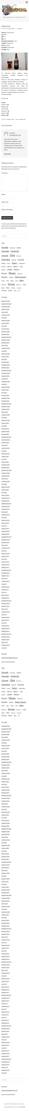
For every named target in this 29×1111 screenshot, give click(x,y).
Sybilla (2, 288)
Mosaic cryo (20, 273)
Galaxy (14, 263)
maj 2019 (4, 517)
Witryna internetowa (7, 209)
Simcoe (11, 284)
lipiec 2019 (4, 512)
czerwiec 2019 (5, 515)
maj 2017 (4, 584)
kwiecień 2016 (5, 617)
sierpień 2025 (5, 309)
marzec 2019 (5, 523)
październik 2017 (6, 570)
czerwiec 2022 (5, 415)
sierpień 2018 (5, 542)
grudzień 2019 (5, 498)
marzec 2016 (5, 620)
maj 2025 (4, 318)
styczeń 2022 (5, 429)
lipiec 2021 (4, 445)
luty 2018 (4, 559)
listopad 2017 (5, 567)
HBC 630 (9, 266)
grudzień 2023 (5, 365)
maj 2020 (4, 484)
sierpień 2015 (5, 639)
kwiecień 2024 (5, 354)
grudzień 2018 (5, 531)
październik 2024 (6, 337)
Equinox (8, 263)
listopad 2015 (5, 631)
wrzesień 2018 (5, 540)
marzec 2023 (5, 390)
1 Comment (19, 28)
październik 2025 (6, 304)
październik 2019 (6, 503)
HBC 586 (3, 266)
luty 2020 (4, 492)
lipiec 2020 (4, 478)
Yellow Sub (22, 119)
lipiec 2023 (4, 379)
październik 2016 (6, 601)
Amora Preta (12, 247)
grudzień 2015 (5, 628)
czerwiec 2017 (5, 581)
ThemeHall (22, 1107)
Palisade (3, 280)
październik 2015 (6, 634)
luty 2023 (4, 392)
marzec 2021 (5, 456)
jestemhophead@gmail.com (9, 658)
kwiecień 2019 (5, 520)
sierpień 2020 (5, 476)
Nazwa (3, 194)
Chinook (4, 255)
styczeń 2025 (5, 329)
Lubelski (9, 269)
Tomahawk (19, 287)
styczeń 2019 (5, 528)
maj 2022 (4, 417)
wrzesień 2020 (5, 473)
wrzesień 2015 (5, 637)
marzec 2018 (5, 556)
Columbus (5, 259)
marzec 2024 (5, 356)
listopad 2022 (5, 401)
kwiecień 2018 (5, 553)
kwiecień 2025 (5, 320)
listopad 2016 (5, 598)
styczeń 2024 (5, 362)
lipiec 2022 (4, 412)
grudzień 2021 (5, 431)
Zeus (15, 290)
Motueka (4, 277)
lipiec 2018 (4, 545)
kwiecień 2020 (5, 487)
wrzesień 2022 (5, 406)
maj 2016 (4, 614)
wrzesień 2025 (5, 306)
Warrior (10, 290)
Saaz (16, 280)
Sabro (21, 280)
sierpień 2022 (5, 409)
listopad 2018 (5, 534)
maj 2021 (4, 451)
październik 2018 (6, 537)
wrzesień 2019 (5, 506)
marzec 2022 (5, 423)
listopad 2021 (5, 434)
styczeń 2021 (5, 462)
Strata (24, 284)
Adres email (4, 202)
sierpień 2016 (5, 606)
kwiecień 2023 (5, 387)
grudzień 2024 (5, 331)
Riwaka (12, 280)
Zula (19, 290)
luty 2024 (4, 359)
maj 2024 (4, 351)
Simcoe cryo (18, 284)
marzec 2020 (5, 490)
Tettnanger (13, 287)
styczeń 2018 (5, 562)
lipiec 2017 (4, 578)
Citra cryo (18, 256)
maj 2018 (4, 551)
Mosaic (12, 273)
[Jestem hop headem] (14, 14)
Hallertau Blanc (22, 263)
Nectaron (11, 277)
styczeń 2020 (5, 495)
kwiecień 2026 (5, 301)
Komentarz (4, 173)
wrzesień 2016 (5, 603)
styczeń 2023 (5, 395)
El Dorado (20, 260)
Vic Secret (4, 290)
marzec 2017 (5, 589)
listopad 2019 (5, 501)
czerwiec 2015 (5, 645)
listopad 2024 (5, 334)
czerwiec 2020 (5, 481)
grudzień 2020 (5, 465)
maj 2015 (4, 648)
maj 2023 (4, 384)
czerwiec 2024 (5, 348)
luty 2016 (4, 623)
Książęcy (3, 269)
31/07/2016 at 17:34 (15, 135)
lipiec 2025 (4, 312)
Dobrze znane (10, 119)
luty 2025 (4, 326)
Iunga (21, 266)
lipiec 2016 (4, 609)
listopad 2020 (5, 467)
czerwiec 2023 (5, 381)
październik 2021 (6, 437)
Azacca (19, 248)
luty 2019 (4, 526)
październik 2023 (6, 370)
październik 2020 (6, 470)
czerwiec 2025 (5, 315)
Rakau (7, 280)
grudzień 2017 (5, 564)
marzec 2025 (5, 323)
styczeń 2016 (5, 626)
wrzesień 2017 (5, 573)
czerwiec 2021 (5, 448)
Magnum (16, 269)
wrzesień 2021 (5, 440)
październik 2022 (6, 404)
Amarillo (4, 247)
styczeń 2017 (5, 595)
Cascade (5, 251)
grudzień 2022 (5, 398)
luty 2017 (4, 592)
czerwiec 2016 (5, 612)
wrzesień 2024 (5, 340)
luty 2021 (4, 459)
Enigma (3, 263)
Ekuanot (14, 260)
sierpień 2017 (5, 576)
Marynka (4, 273)
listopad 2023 (5, 368)
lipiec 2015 (4, 642)
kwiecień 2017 (5, 587)
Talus (7, 288)
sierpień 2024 (5, 343)
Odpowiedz (7, 154)
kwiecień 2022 (5, 420)
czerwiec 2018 (5, 548)
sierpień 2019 (5, 509)
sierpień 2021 (5, 442)
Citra (12, 255)
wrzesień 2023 (5, 373)
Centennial (15, 251)
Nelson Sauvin (20, 277)
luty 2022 (4, 426)
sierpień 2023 (5, 376)
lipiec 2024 (4, 345)
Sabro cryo (3, 284)
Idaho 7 (15, 266)
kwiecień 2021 (5, 454)
